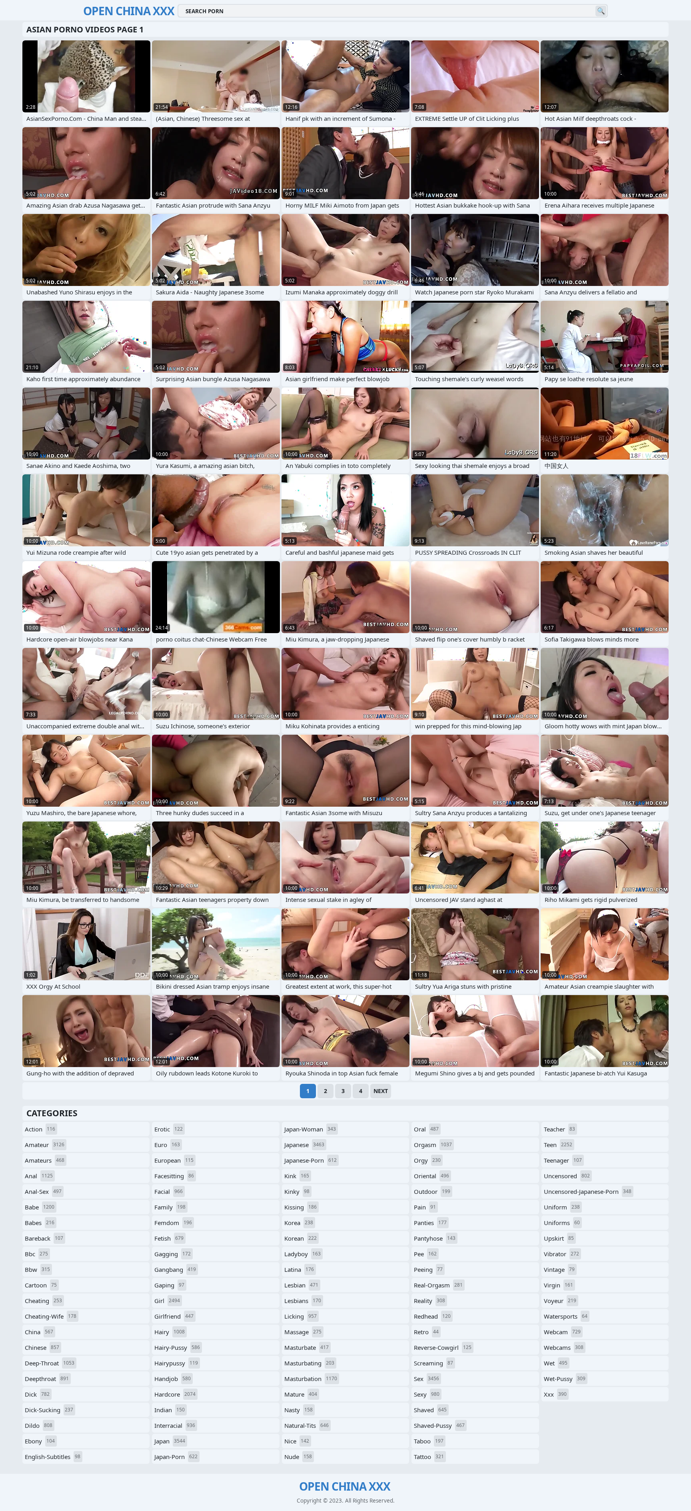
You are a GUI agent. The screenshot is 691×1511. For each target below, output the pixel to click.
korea (298, 1223)
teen (558, 1145)
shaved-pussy (439, 1425)
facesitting (174, 1176)
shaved (430, 1410)
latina (299, 1269)
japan (169, 1441)
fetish (169, 1238)
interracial (174, 1425)
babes (39, 1223)
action (40, 1129)
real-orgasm (438, 1285)
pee (425, 1254)
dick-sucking (49, 1410)
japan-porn (176, 1457)
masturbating (309, 1363)
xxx (555, 1394)
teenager (563, 1160)
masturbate (306, 1347)
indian (169, 1410)
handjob (172, 1379)
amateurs (44, 1160)
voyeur (560, 1301)
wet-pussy (564, 1379)
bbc (36, 1254)
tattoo (429, 1457)
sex (426, 1379)
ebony (40, 1441)
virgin (558, 1285)
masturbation (310, 1379)
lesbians (302, 1301)
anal (39, 1176)
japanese (304, 1145)
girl (167, 1301)
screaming (433, 1363)
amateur (44, 1145)
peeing (428, 1269)
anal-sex (43, 1191)
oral (426, 1129)
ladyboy (302, 1254)
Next (380, 1091)
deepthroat (47, 1379)
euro (167, 1145)
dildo (38, 1425)
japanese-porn (310, 1160)
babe (39, 1207)
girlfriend (174, 1316)
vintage (559, 1269)
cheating (43, 1301)
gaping (169, 1285)
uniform (562, 1207)
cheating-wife (50, 1316)
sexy (426, 1394)
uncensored (567, 1176)
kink (296, 1176)
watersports (565, 1316)
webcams (563, 1347)
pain (425, 1207)
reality (429, 1301)
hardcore (175, 1394)
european (174, 1160)
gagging (172, 1254)
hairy (169, 1332)
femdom (173, 1223)
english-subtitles (52, 1457)
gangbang (175, 1269)
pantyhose (434, 1238)
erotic (168, 1129)
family (170, 1207)
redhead (432, 1316)
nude (298, 1457)
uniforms (562, 1223)
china (39, 1332)
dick (37, 1394)
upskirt (559, 1238)
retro (426, 1332)
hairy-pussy (177, 1347)
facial (168, 1191)
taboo (428, 1441)
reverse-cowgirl (442, 1347)
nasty (298, 1410)
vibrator (561, 1254)
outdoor (432, 1191)
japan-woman (310, 1129)
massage (303, 1332)
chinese (42, 1347)
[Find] (600, 11)
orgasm (433, 1145)
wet (555, 1363)
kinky (297, 1191)
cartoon (41, 1285)
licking (300, 1316)
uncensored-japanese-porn (587, 1191)
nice (296, 1441)
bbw (37, 1269)
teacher (559, 1129)
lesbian (301, 1285)
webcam (562, 1332)
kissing (300, 1207)
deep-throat (49, 1363)
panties (430, 1223)
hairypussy (176, 1363)
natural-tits (306, 1425)
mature (300, 1394)
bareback (44, 1238)
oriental (431, 1176)
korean (300, 1238)
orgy (427, 1160)
